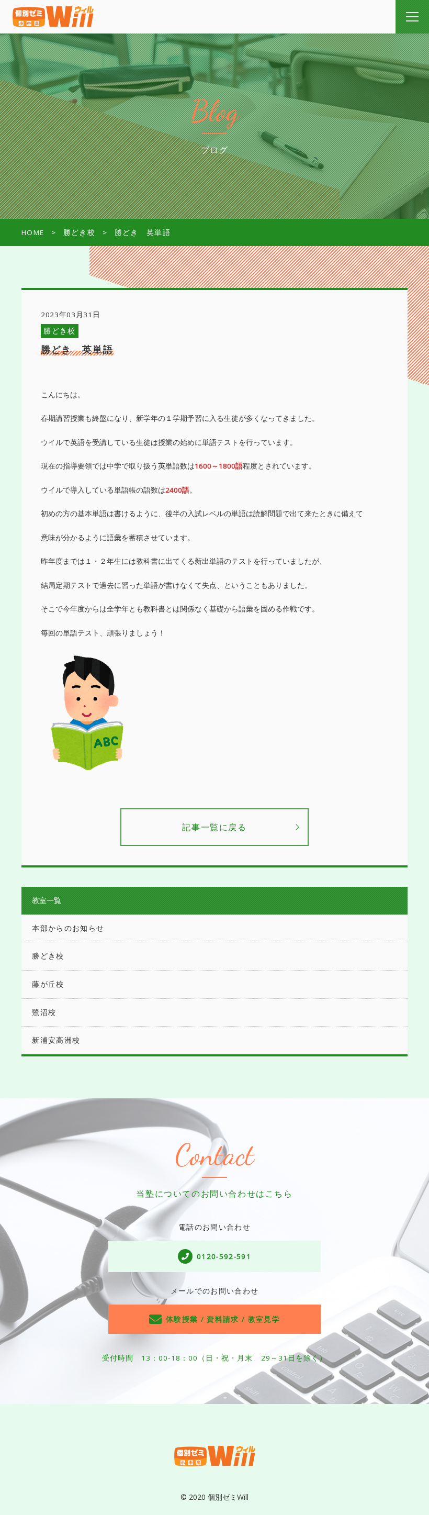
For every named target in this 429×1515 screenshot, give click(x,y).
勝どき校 (59, 331)
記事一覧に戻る (214, 827)
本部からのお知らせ (68, 928)
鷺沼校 (44, 1012)
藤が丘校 (48, 984)
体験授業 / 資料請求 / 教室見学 (223, 1319)
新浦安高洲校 (56, 1040)
